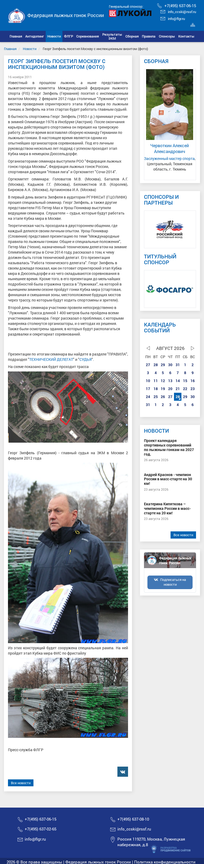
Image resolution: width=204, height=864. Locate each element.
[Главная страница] (17, 14)
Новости (29, 48)
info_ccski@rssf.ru (182, 11)
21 (178, 388)
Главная (10, 48)
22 (185, 388)
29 (163, 364)
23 (192, 388)
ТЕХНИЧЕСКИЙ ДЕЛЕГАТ (51, 359)
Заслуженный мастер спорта (169, 158)
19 (163, 388)
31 (178, 364)
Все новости (21, 782)
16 (192, 380)
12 (163, 380)
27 (148, 364)
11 (156, 380)
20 (170, 388)
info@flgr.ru (176, 18)
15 (185, 380)
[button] (34, 36)
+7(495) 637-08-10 (133, 819)
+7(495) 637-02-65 (40, 829)
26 (163, 396)
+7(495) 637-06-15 (180, 5)
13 (170, 380)
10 (148, 380)
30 (170, 364)
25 (156, 396)
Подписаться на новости (173, 581)
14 (178, 380)
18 (156, 388)
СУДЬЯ (85, 359)
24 (148, 396)
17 (148, 388)
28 (156, 364)
